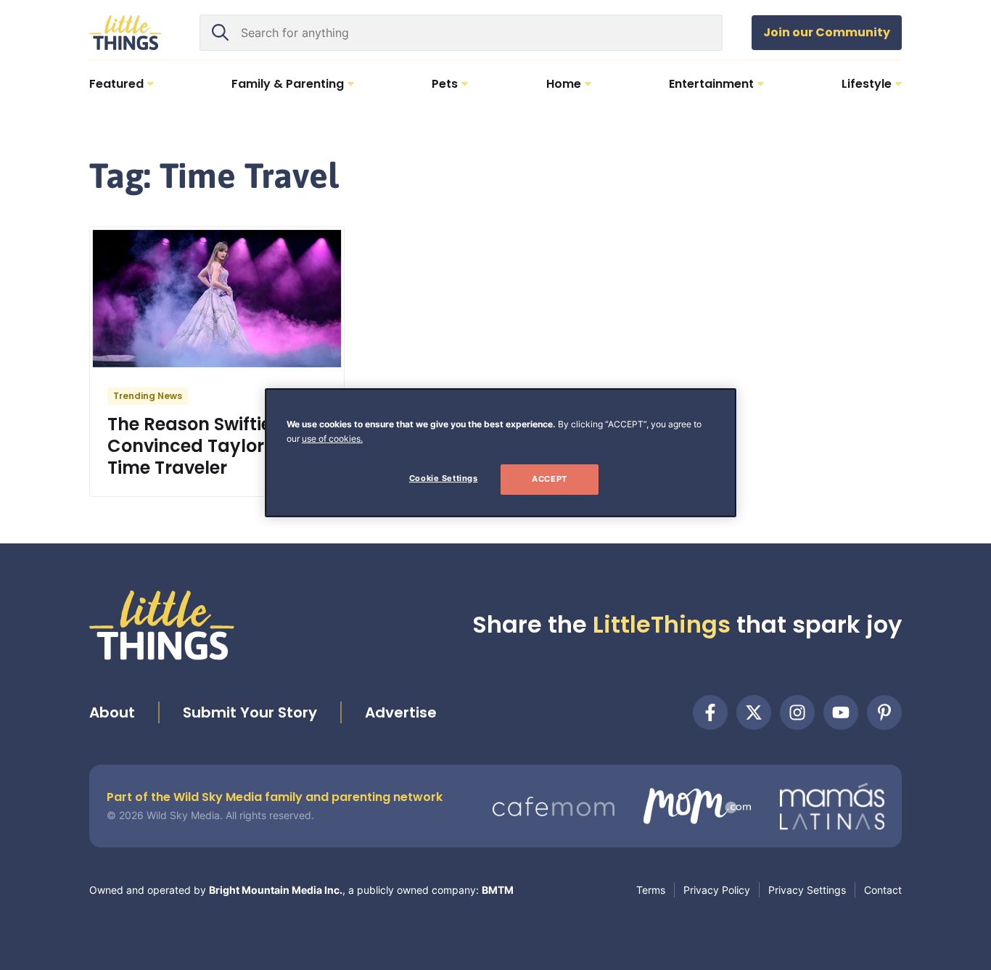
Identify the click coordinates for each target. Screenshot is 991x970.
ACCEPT (549, 479)
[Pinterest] (884, 712)
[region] (500, 452)
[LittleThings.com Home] (125, 32)
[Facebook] (710, 712)
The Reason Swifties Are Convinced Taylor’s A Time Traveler (211, 446)
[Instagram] (797, 712)
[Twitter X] (753, 712)
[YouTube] (840, 712)
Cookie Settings (443, 478)
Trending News (147, 396)
